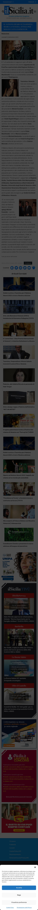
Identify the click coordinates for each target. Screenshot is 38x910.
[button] (35, 867)
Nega (19, 895)
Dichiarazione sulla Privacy (24, 907)
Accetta (19, 888)
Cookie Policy (10, 907)
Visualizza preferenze (19, 902)
